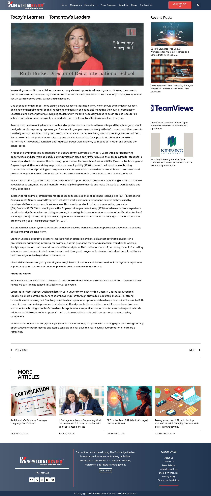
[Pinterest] (52, 479)
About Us (123, 4)
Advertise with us (168, 469)
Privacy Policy (168, 476)
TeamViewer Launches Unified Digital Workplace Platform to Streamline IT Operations (169, 125)
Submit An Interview (168, 473)
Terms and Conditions (168, 480)
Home (64, 4)
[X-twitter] (36, 479)
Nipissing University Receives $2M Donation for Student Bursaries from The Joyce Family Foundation (171, 162)
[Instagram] (42, 479)
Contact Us (146, 4)
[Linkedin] (47, 479)
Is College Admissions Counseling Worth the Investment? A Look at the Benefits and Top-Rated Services (80, 423)
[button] (198, 5)
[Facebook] (31, 479)
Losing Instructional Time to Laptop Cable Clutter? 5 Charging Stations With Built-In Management (177, 423)
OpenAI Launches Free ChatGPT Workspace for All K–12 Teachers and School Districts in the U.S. (170, 52)
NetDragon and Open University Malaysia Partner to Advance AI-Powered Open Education (172, 88)
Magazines (76, 4)
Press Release (108, 4)
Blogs (134, 4)
